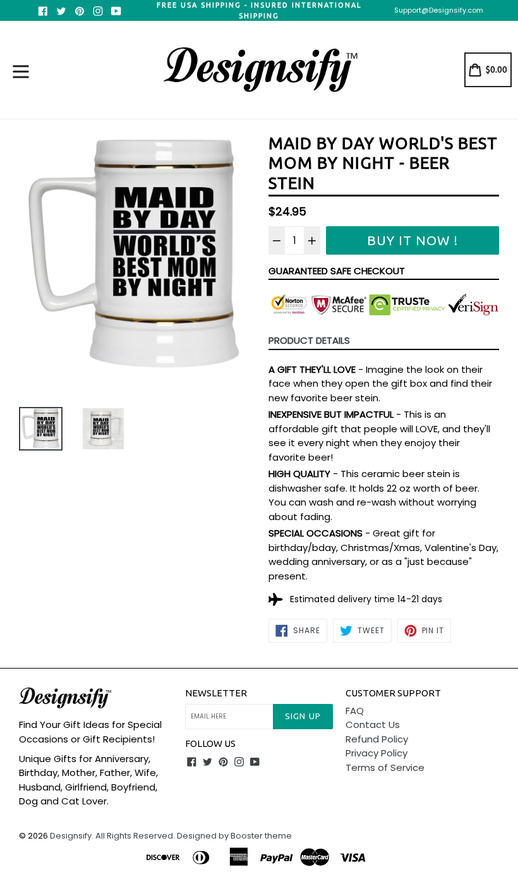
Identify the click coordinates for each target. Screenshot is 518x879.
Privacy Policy (376, 753)
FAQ (355, 710)
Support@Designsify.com (438, 10)
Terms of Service (385, 767)
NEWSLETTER (216, 693)
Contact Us (373, 724)
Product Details (309, 340)
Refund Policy (377, 739)
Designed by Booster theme (234, 836)
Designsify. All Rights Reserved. (112, 836)
